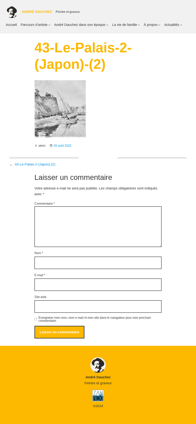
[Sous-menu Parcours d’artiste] (49, 25)
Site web (40, 297)
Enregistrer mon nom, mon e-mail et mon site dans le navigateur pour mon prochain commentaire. (94, 319)
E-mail (39, 275)
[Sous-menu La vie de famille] (139, 25)
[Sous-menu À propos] (159, 25)
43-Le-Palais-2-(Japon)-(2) (35, 164)
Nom (38, 253)
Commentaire (44, 203)
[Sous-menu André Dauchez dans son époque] (107, 25)
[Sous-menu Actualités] (181, 25)
